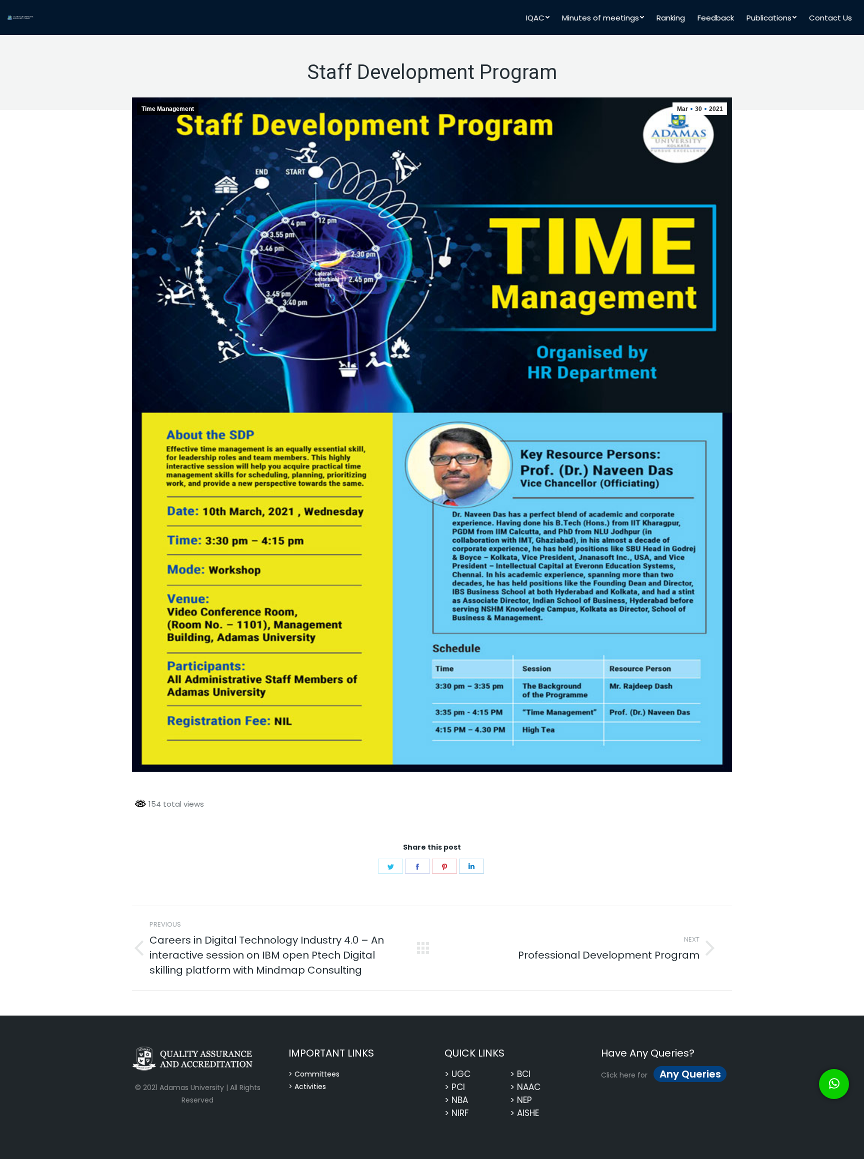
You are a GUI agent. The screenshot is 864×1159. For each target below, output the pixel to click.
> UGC (457, 1074)
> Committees (314, 1074)
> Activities (307, 1087)
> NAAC (525, 1087)
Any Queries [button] (690, 1074)
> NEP (521, 1100)
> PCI (454, 1087)
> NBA (456, 1100)
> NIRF (456, 1113)
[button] (834, 1084)
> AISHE (524, 1113)
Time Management (168, 108)
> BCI (520, 1074)
